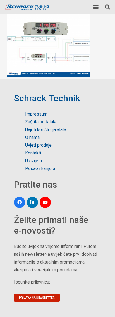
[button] (95, 7)
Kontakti (33, 153)
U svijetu (33, 160)
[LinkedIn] (32, 202)
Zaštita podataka (41, 121)
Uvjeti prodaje (38, 145)
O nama (32, 137)
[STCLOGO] (26, 7)
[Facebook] (19, 202)
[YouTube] (45, 202)
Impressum (36, 114)
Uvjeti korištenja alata (45, 129)
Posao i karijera (40, 168)
